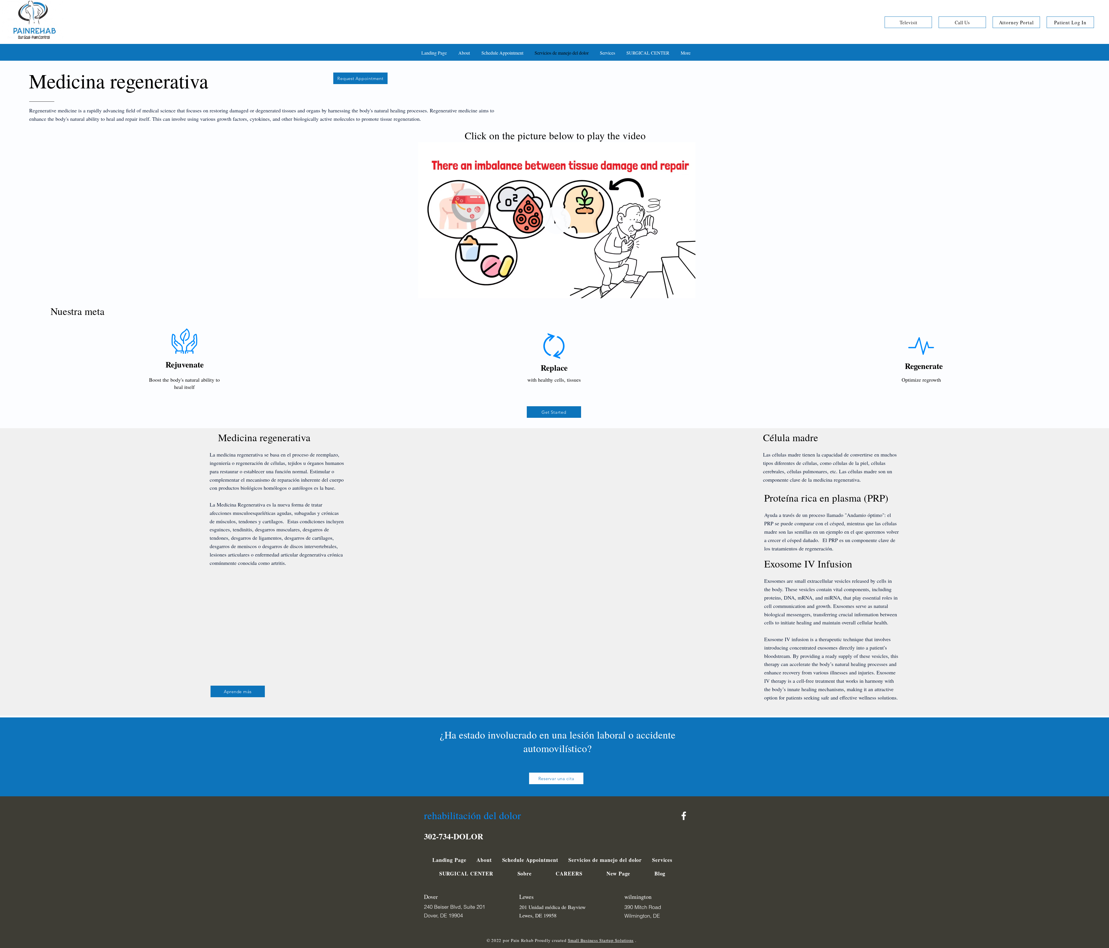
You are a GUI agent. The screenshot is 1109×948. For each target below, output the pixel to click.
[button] (688, 291)
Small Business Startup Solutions (601, 940)
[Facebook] (683, 815)
